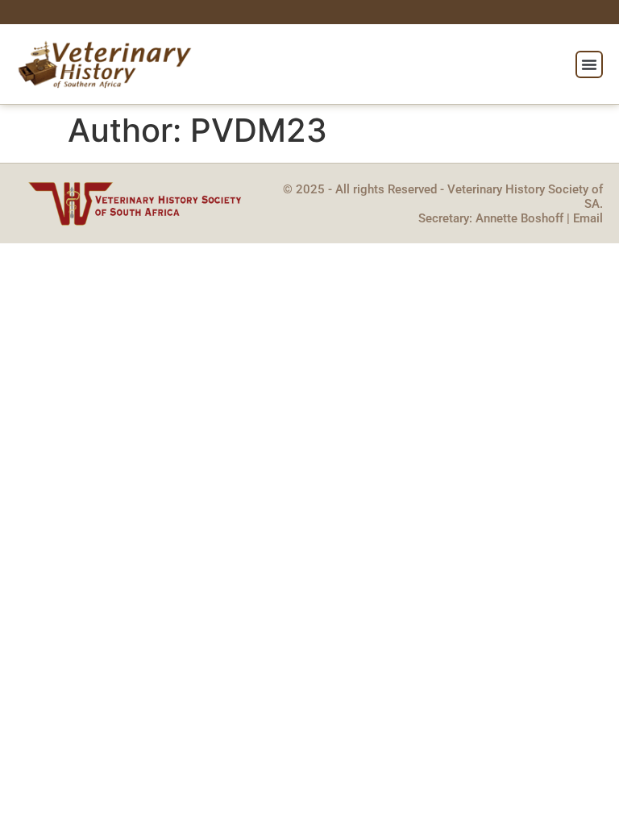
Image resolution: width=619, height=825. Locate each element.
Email (588, 218)
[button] (589, 64)
